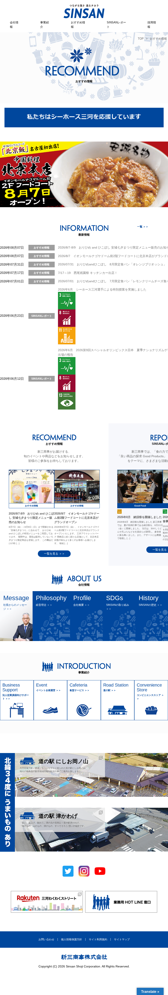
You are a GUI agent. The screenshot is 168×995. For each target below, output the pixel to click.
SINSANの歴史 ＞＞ (150, 604)
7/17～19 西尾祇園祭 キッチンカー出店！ (87, 273)
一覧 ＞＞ (142, 226)
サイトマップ (122, 939)
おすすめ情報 (78, 24)
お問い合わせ (46, 939)
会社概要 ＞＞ (81, 604)
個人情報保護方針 (71, 939)
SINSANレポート (116, 24)
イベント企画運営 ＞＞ (48, 690)
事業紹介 (44, 24)
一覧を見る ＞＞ (54, 553)
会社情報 (14, 24)
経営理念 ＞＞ (44, 604)
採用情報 (151, 24)
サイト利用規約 (98, 939)
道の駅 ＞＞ (109, 690)
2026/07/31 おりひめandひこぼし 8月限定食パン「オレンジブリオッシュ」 (112, 264)
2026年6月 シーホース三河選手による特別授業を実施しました (102, 289)
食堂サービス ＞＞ (79, 690)
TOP (141, 38)
